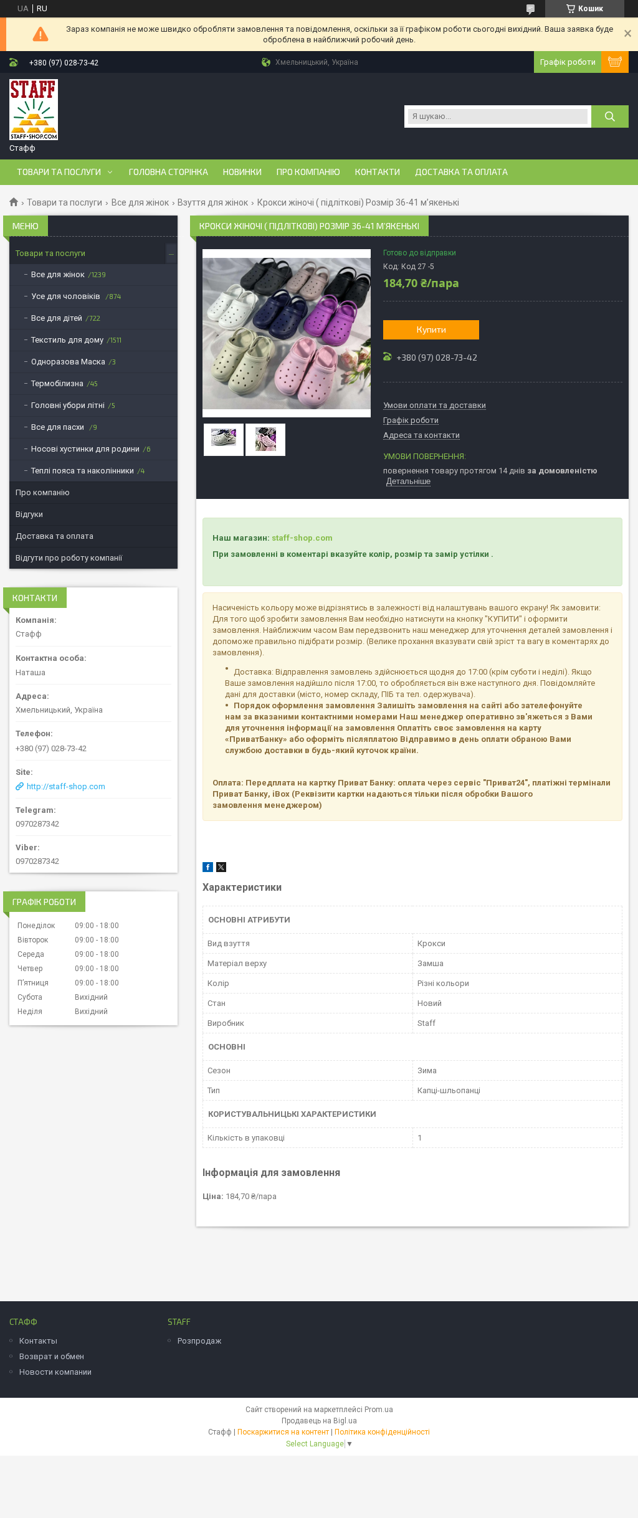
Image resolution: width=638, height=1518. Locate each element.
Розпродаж (199, 1340)
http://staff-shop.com (66, 786)
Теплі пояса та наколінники (82, 470)
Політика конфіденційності (382, 1432)
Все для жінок (140, 202)
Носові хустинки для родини (85, 448)
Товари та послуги (59, 172)
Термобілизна (57, 383)
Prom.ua (378, 1409)
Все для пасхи (58, 427)
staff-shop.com (302, 538)
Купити (431, 329)
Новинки (242, 172)
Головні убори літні (68, 405)
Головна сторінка (168, 172)
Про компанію (308, 172)
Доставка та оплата (461, 172)
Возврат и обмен (51, 1356)
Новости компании (55, 1372)
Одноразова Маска (68, 361)
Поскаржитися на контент (283, 1432)
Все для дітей (56, 318)
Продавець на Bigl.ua (319, 1420)
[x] (221, 869)
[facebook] (207, 869)
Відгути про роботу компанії (69, 557)
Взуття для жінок (213, 202)
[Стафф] (33, 110)
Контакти (377, 172)
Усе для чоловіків (66, 296)
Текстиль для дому (67, 339)
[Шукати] (610, 116)
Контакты (38, 1340)
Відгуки (29, 514)
